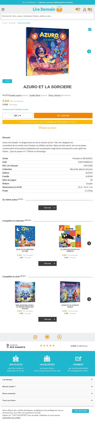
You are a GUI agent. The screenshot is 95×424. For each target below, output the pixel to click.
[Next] (89, 51)
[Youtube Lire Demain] (47, 338)
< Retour (7, 81)
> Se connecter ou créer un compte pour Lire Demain (48, 122)
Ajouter (64, 116)
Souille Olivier (34, 95)
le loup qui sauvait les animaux (70, 250)
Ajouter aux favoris (49, 128)
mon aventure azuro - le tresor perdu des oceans (25, 307)
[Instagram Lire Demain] (35, 338)
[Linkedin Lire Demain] (59, 338)
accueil (4, 23)
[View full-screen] (89, 29)
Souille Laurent (15, 95)
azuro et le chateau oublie (70, 306)
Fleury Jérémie (54, 95)
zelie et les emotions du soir (25, 250)
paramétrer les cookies (11, 418)
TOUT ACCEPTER (80, 411)
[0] (78, 10)
